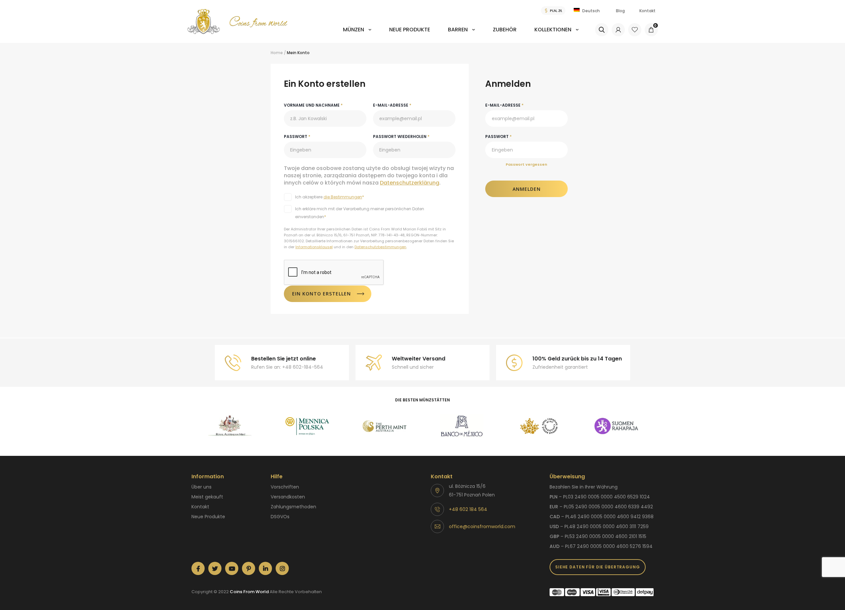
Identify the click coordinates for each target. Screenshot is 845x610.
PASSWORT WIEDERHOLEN (401, 136)
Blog (620, 11)
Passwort (498, 136)
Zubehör (505, 29)
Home (277, 52)
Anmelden (527, 189)
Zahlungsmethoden (293, 506)
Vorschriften (285, 487)
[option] (230, 426)
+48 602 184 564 (468, 509)
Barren (458, 29)
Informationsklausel (314, 247)
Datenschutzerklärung (409, 182)
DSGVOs (280, 516)
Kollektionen (552, 29)
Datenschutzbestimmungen (380, 247)
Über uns (201, 487)
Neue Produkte (409, 29)
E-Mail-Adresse (504, 105)
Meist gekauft (207, 496)
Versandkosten (288, 496)
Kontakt (647, 11)
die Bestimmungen (342, 197)
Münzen (353, 29)
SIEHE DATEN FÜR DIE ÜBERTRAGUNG (597, 567)
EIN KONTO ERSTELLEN (321, 293)
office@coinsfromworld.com (482, 526)
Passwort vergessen (526, 164)
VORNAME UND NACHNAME (313, 105)
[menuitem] (357, 34)
